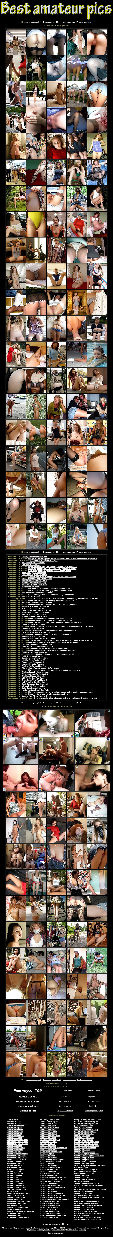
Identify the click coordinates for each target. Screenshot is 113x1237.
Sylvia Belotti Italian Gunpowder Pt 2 (37, 644)
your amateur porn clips (50, 1181)
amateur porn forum (48, 1134)
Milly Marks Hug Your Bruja (33, 678)
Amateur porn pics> (33, 22)
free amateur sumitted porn (18, 1217)
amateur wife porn (14, 1166)
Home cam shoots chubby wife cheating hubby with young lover (55, 622)
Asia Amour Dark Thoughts (33, 563)
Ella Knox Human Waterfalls (33, 676)
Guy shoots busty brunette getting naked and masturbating (53, 642)
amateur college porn (49, 1183)
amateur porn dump (15, 1132)
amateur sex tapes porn (84, 1207)
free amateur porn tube (16, 1203)
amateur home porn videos (51, 1193)
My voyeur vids (65, 1101)
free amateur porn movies (17, 1144)
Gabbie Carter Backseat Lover (34, 652)
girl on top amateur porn (50, 1201)
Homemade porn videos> (52, 22)
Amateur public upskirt (94, 1111)
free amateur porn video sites (86, 1146)
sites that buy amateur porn (85, 1169)
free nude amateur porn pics (86, 1122)
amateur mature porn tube (17, 1207)
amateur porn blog (48, 1146)
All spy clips (65, 1096)
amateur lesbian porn (49, 1122)
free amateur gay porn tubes (18, 1201)
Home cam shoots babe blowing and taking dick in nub (51, 600)
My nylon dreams (103, 1228)
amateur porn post (48, 1126)
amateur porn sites (14, 1175)
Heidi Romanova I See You (33, 656)
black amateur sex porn (50, 1173)
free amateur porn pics (16, 1213)
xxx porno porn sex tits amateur (87, 1219)
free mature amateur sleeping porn (54, 1199)
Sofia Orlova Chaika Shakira (33, 608)
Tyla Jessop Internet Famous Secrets (37, 593)
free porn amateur (14, 1209)
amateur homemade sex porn (86, 1183)
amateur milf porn (47, 1164)
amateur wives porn (48, 1132)
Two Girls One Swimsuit (31, 597)
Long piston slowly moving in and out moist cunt (48, 648)
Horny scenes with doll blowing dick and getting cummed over (54, 670)
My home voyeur (70, 1228)
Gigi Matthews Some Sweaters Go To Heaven (40, 668)
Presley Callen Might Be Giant (34, 557)
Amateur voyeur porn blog (76, 1230)
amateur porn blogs (48, 1166)
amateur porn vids (14, 1162)
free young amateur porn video (53, 1213)
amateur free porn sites (84, 1160)
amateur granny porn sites (85, 1162)
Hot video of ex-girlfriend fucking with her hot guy (49, 589)
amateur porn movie (48, 1191)
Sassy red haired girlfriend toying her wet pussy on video (52, 654)
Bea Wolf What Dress (31, 565)
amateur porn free (14, 1179)
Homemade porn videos (87, 1228)
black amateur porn (48, 1142)
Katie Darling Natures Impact (34, 573)
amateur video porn (15, 1199)
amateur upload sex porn (84, 1179)
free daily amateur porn (50, 1120)
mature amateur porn (15, 1169)
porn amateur (12, 1191)
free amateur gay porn (49, 1128)
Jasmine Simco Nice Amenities (35, 658)
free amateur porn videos (17, 1124)
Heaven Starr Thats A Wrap (33, 628)
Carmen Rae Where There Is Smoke (37, 696)
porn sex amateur (81, 1215)
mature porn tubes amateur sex (87, 1201)
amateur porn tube (14, 1134)
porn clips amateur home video (53, 1215)
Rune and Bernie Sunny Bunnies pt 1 (37, 646)
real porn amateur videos (50, 1162)
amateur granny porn (15, 1185)
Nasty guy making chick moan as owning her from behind (52, 569)
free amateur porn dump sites (86, 1142)
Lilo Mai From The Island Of (33, 660)
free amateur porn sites (16, 1164)
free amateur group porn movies (53, 1148)
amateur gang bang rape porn (52, 1187)
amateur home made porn (17, 1154)
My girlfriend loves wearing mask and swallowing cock (51, 618)
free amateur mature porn (51, 1168)
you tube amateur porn (16, 1160)
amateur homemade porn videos (20, 1211)
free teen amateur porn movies (53, 1177)
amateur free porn (14, 1152)
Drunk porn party (65, 1091)
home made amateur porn (51, 1152)
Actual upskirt (28, 1096)
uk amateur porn (47, 1154)
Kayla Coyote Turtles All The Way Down (38, 638)
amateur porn (12, 1120)
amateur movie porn (15, 1173)
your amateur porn (14, 1128)
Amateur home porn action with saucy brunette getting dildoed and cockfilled (60, 626)
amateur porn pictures (16, 1197)
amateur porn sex (81, 1175)
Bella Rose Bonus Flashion (33, 688)
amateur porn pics (48, 1130)
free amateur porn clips (16, 1156)
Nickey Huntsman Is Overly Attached (37, 602)
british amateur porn (48, 1175)
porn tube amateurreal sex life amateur (90, 1189)
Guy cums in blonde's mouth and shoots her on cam (50, 620)
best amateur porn (48, 1209)
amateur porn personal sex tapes (88, 1205)
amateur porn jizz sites (83, 1140)
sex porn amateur (81, 1181)
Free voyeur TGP (28, 1091)
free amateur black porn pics (86, 1124)
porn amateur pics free (83, 1126)
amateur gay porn (14, 1171)
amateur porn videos (15, 1126)
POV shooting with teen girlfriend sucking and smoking (51, 595)
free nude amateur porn (50, 1211)
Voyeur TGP (31, 1230)
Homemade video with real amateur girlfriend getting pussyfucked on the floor (66, 598)
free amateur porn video (17, 1158)
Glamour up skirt (28, 1111)
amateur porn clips (14, 1146)
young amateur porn (15, 1195)
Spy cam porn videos (22, 1228)
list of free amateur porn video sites (89, 1156)
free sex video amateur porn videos (89, 1213)
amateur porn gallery (49, 1207)
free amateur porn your (50, 1203)
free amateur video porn (50, 1205)
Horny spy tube (94, 1091)
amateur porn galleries (16, 1148)
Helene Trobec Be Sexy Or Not (34, 581)
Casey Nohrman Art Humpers (34, 624)
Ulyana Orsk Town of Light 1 (33, 686)
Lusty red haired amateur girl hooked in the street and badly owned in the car (60, 640)
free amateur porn (14, 1122)
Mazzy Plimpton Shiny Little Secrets (37, 579)
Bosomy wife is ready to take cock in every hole (48, 694)
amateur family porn (48, 1171)
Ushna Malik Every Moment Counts (36, 610)
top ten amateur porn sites (85, 1148)
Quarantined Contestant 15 (33, 662)
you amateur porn (14, 1215)
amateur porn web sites (84, 1164)
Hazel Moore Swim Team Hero (34, 585)
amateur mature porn (15, 1183)
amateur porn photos (83, 1128)
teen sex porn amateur (83, 1191)
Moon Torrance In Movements (34, 614)
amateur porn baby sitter (17, 1187)
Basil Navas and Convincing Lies (36, 684)
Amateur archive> (69, 22)
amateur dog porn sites (84, 1158)
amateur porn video (15, 1130)
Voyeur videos (93, 1096)
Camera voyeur (65, 1106)
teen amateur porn (14, 1205)
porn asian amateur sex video (86, 1203)
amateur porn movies (15, 1136)
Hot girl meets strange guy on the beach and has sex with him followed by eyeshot (62, 559)
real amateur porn (14, 1168)
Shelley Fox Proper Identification (35, 666)
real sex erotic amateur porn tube (88, 1217)
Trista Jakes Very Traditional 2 (34, 680)
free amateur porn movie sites (86, 1154)
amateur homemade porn (17, 1140)
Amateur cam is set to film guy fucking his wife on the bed (52, 577)
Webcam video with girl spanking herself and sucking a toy (52, 630)
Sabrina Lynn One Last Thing (34, 583)
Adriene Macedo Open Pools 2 (34, 616)
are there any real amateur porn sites (89, 1166)
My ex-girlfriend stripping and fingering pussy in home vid (52, 567)
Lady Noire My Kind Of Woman (34, 575)
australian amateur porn (50, 1140)
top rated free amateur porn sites (88, 1171)
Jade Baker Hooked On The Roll (35, 606)
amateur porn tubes (15, 1181)
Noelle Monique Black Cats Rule (35, 690)
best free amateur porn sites (86, 1144)
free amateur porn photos (85, 1132)
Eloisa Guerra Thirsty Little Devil (35, 612)
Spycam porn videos (28, 1106)
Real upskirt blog (37, 1228)
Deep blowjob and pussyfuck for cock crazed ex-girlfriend (52, 604)
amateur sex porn (81, 1177)
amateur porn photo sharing (86, 1130)
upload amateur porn (49, 1169)
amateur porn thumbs (49, 1158)
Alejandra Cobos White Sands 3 (35, 674)
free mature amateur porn (51, 1185)
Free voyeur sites (44, 1230)
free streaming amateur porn (52, 1160)
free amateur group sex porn (86, 1211)
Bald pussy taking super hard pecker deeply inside (49, 571)
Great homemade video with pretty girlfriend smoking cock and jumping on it (65, 698)
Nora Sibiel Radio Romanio (33, 664)
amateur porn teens (48, 1124)
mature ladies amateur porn (18, 1193)
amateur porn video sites (84, 1152)
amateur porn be (47, 1189)
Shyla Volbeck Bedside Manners (35, 672)
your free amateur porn (16, 1189)
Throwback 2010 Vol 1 (31, 587)
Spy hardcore (94, 1106)
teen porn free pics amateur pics (87, 1120)
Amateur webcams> (84, 22)
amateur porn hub (47, 1156)
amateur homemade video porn (53, 1195)
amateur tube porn (48, 1138)
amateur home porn (15, 1150)
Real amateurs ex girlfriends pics (43, 561)
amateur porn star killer (50, 1136)
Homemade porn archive (27, 1101)
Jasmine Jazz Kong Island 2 (33, 636)
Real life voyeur (94, 1101)
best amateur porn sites (84, 1138)
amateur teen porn (14, 1138)
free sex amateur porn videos (86, 1195)
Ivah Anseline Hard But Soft (33, 682)
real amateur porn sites (83, 1168)
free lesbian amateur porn (51, 1179)
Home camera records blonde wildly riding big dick (49, 634)
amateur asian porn (48, 1150)
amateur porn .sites (82, 1150)
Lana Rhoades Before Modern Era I (36, 632)
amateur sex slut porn (83, 1193)
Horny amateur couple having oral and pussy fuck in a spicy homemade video (60, 692)
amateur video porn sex (84, 1209)
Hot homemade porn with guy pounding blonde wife (50, 591)
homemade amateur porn (17, 1142)
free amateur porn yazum (50, 1197)
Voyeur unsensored (65, 1111)
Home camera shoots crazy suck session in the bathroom (52, 650)
